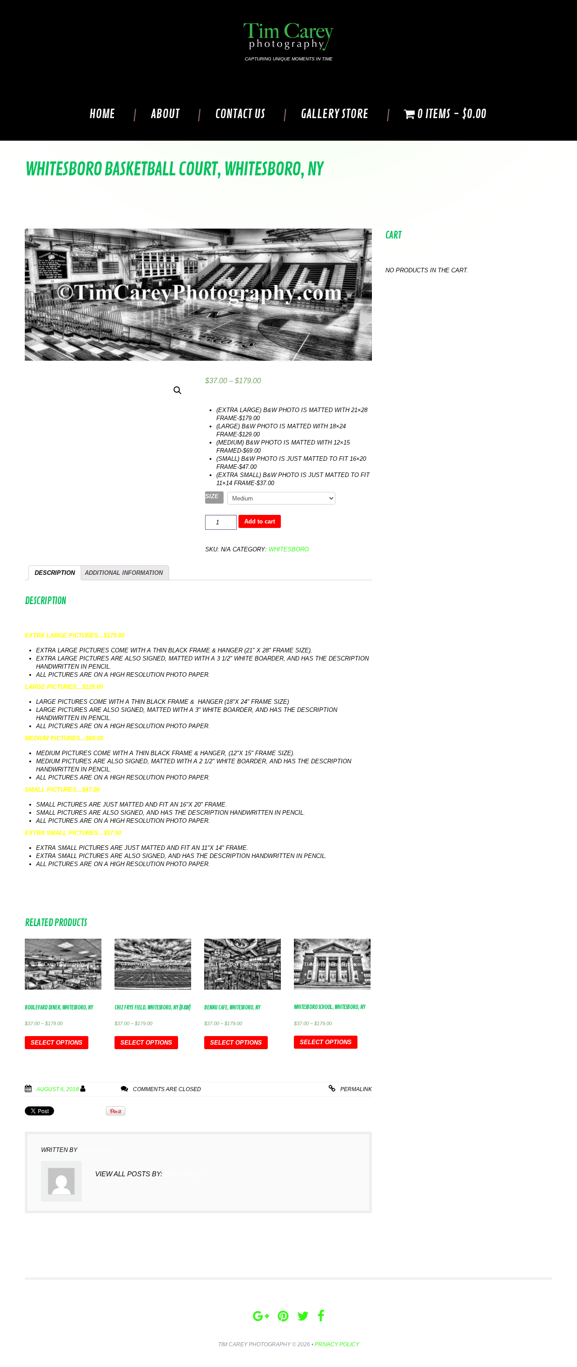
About (165, 114)
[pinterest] (283, 1316)
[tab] (54, 572)
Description (55, 572)
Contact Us (240, 114)
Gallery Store (334, 114)
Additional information (124, 572)
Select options (56, 1042)
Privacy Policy (337, 1344)
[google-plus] (261, 1316)
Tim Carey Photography (254, 1344)
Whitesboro (289, 549)
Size (212, 496)
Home (102, 114)
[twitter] (303, 1316)
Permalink (356, 1089)
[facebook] (321, 1316)
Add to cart (259, 521)
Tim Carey (104, 1089)
